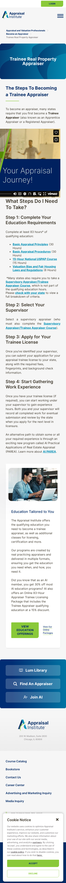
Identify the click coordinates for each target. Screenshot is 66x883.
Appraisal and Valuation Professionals (25, 30)
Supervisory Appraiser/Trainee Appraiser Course (27, 283)
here (39, 855)
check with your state (30, 293)
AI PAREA (49, 451)
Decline (33, 873)
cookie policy (17, 852)
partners (37, 842)
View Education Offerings (25, 630)
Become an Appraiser (17, 34)
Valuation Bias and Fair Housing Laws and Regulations (34, 268)
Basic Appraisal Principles (30, 244)
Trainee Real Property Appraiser (22, 37)
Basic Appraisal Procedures (32, 251)
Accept (33, 863)
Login (52, 3)
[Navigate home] (33, 725)
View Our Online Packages (48, 629)
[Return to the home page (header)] (13, 15)
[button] (57, 819)
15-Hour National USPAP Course (35, 259)
